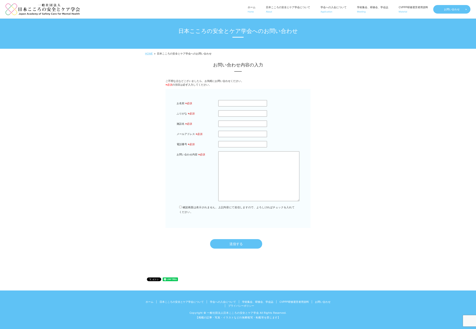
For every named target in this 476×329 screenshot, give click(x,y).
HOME (149, 53)
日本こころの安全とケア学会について (288, 9)
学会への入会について (334, 9)
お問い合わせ (452, 9)
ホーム (251, 9)
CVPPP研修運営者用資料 (413, 9)
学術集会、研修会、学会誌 (372, 9)
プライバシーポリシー (241, 305)
